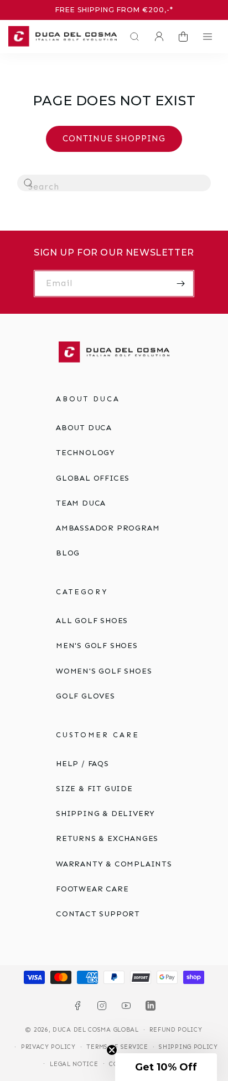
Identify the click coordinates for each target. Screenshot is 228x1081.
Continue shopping (114, 139)
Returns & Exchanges (107, 838)
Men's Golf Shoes (97, 645)
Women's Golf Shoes (104, 671)
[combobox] (114, 183)
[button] (132, 36)
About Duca (84, 427)
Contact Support (98, 914)
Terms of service (117, 1047)
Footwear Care (92, 889)
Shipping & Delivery (105, 813)
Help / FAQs (82, 763)
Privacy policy (48, 1047)
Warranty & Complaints (114, 864)
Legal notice (74, 1064)
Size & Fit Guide (94, 788)
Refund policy (175, 1029)
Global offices (92, 478)
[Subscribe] (181, 284)
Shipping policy (188, 1047)
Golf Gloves (85, 696)
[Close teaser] (111, 1049)
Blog (68, 553)
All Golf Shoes (92, 620)
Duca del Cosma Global (96, 1029)
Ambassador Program (107, 528)
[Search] (29, 183)
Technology (85, 452)
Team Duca (81, 503)
